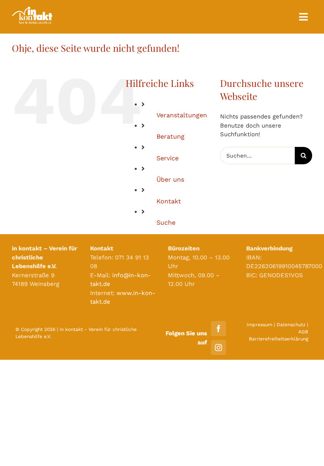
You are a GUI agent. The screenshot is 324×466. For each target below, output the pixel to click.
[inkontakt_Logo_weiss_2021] (32, 9)
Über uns (170, 179)
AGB (303, 331)
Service (167, 158)
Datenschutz (291, 324)
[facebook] (218, 328)
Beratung (170, 136)
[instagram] (218, 347)
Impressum (259, 324)
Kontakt (168, 201)
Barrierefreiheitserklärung (278, 339)
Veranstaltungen (181, 115)
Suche (165, 222)
